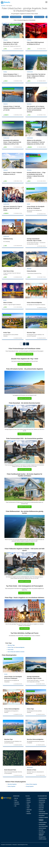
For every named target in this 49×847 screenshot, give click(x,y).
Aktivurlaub (29, 268)
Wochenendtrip (42, 802)
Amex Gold (41, 830)
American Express (42, 828)
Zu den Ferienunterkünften (24, 354)
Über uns (16, 798)
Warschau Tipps (11, 645)
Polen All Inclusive (39, 16)
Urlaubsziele (41, 805)
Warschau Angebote (12, 784)
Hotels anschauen (24, 593)
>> (27, 343)
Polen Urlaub (10, 649)
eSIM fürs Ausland (42, 838)
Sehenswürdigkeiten (20, 647)
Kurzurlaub (41, 809)
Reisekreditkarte (42, 824)
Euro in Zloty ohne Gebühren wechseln (16, 651)
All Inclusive (29, 170)
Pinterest (28, 800)
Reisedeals (3, 5)
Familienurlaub (30, 71)
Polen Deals (5, 16)
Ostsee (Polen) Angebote (31, 784)
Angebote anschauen (24, 364)
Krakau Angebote (11, 786)
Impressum (16, 802)
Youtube (28, 805)
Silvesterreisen (30, 767)
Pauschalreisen (42, 800)
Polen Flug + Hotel (28, 16)
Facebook (29, 798)
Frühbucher (5, 170)
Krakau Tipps (11, 647)
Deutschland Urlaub (43, 798)
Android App (29, 809)
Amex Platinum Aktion (43, 826)
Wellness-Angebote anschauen (24, 544)
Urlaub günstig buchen (43, 813)
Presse (15, 800)
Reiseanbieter (42, 815)
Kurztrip (28, 204)
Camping (5, 71)
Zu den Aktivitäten (24, 638)
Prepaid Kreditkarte (43, 822)
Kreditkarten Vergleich (43, 817)
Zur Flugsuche (24, 628)
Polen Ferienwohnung (16, 16)
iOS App (28, 811)
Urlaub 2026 (41, 807)
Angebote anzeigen (24, 581)
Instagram (29, 802)
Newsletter (29, 813)
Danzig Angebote (30, 786)
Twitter (28, 807)
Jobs (15, 805)
